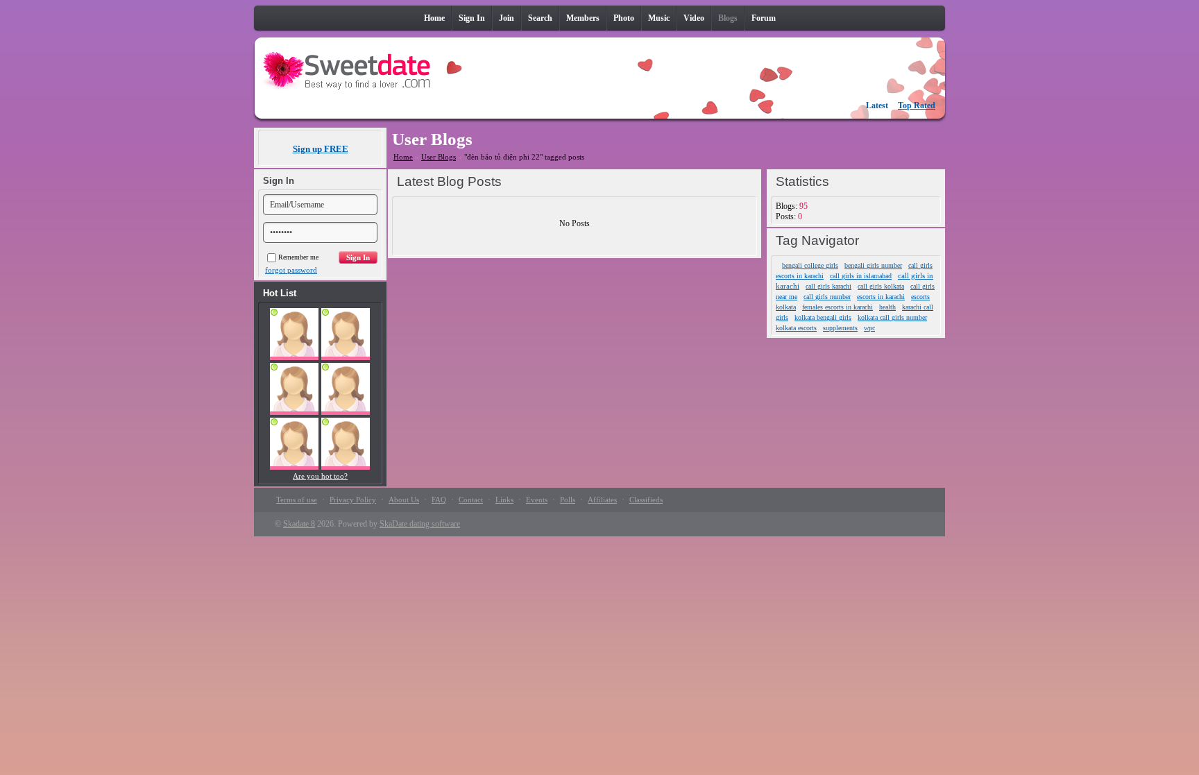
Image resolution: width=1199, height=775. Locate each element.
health (887, 307)
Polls (567, 499)
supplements (840, 328)
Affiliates (602, 499)
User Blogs (438, 157)
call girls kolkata (881, 286)
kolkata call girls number (892, 317)
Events (536, 499)
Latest (877, 105)
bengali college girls (810, 265)
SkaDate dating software (420, 524)
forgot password (291, 270)
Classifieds (646, 499)
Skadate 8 (299, 524)
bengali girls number (873, 265)
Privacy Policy (353, 499)
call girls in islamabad (861, 276)
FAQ (439, 499)
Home (403, 157)
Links (504, 499)
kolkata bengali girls (822, 317)
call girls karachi (828, 286)
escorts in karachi (881, 296)
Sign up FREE (320, 149)
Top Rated (916, 105)
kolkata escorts (796, 328)
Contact (471, 499)
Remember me (298, 257)
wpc (869, 328)
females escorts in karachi (837, 307)
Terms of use (296, 499)
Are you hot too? (320, 476)
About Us (404, 499)
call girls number (827, 296)
